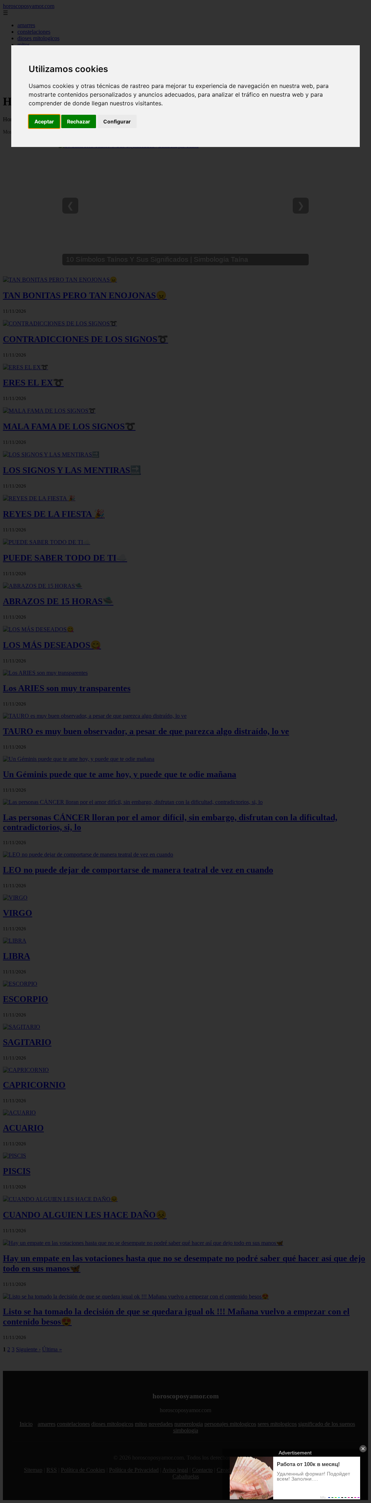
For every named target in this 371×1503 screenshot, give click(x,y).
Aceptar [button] (44, 121)
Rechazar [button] (78, 121)
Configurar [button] (117, 121)
